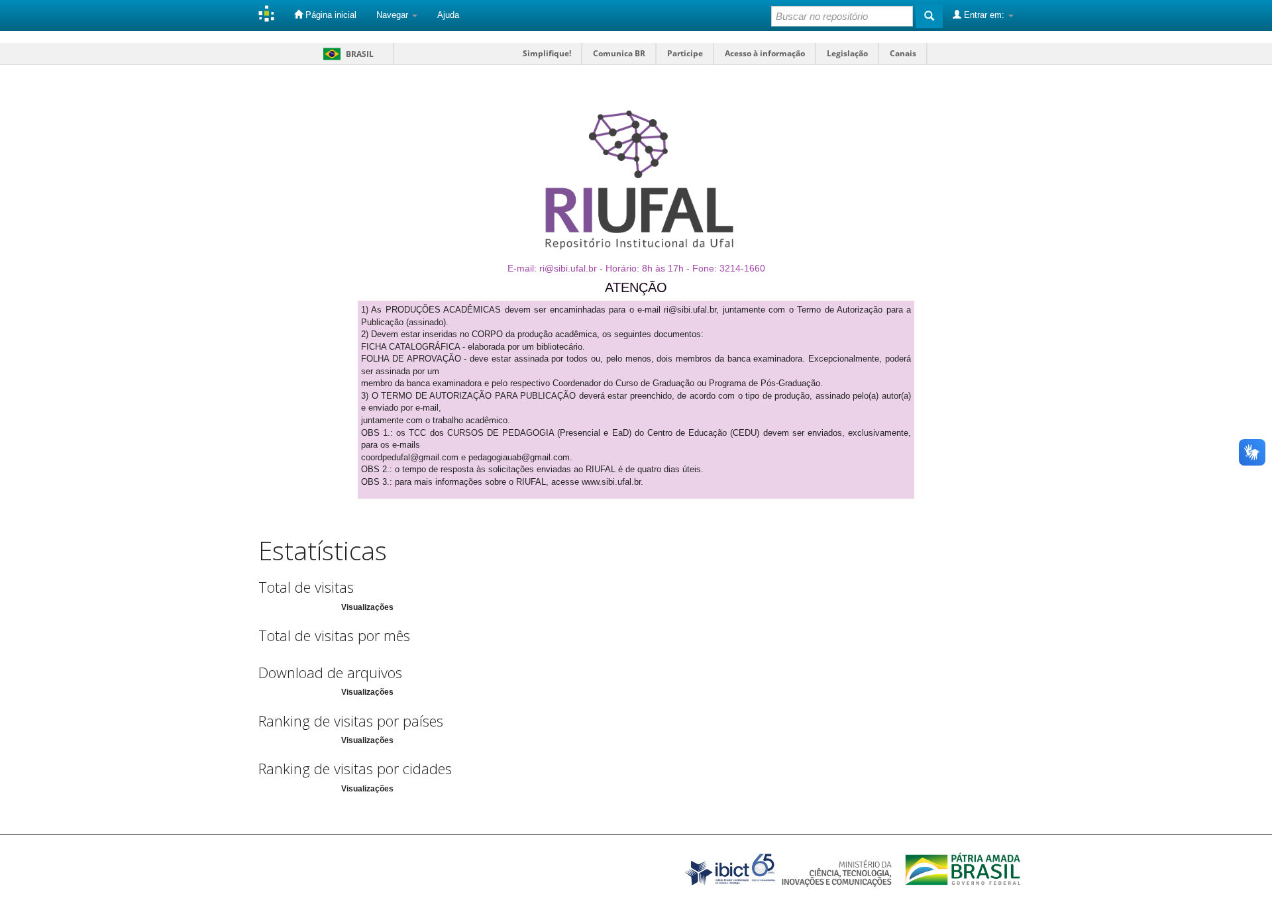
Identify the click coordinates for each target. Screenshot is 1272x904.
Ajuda (448, 15)
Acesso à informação (765, 53)
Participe (685, 53)
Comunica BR (619, 53)
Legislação (847, 53)
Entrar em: (984, 15)
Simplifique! (547, 53)
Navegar (393, 15)
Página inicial (329, 15)
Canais (903, 53)
